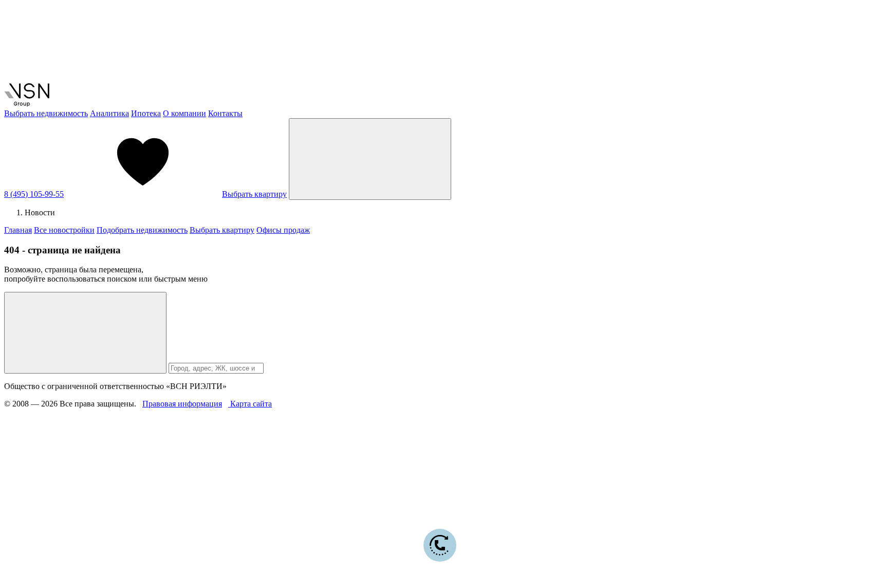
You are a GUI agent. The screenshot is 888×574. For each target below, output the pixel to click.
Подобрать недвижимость (142, 230)
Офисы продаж (283, 230)
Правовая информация (182, 403)
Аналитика (109, 113)
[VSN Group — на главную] (26, 104)
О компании (184, 113)
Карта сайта (250, 403)
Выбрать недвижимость (46, 113)
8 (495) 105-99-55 (34, 194)
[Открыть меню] (370, 159)
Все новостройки (64, 230)
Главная (18, 230)
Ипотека (146, 113)
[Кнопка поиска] (85, 333)
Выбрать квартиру (254, 194)
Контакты (225, 113)
